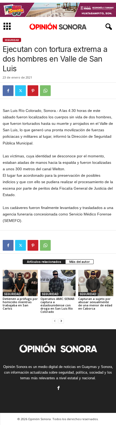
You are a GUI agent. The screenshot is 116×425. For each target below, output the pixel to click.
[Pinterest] (33, 90)
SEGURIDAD (12, 40)
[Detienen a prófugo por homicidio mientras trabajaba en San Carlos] (20, 283)
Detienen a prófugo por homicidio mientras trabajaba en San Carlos (20, 303)
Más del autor (79, 262)
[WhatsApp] (45, 90)
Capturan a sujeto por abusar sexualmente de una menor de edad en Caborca (95, 303)
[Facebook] (8, 90)
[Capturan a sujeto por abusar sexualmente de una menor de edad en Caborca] (95, 283)
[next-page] (61, 321)
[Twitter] (20, 90)
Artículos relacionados (44, 262)
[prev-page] (54, 321)
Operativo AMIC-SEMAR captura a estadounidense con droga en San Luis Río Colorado (57, 305)
